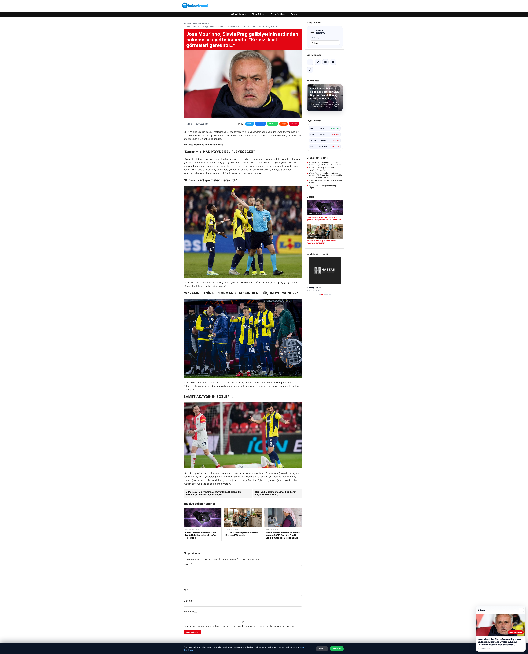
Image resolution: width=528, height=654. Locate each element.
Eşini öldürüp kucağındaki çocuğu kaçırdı (323, 186)
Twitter (249, 124)
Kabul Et (337, 649)
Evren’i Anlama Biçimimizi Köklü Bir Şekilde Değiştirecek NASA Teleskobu (325, 163)
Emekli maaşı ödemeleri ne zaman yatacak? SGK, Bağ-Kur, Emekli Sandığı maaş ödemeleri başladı (325, 175)
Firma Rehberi (258, 14)
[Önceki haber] (332, 88)
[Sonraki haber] (338, 88)
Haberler (187, 23)
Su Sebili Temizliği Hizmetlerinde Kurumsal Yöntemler (323, 169)
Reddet (322, 649)
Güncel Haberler (239, 14)
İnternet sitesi (191, 611)
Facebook (260, 124)
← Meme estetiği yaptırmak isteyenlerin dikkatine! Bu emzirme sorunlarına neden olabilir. (213, 493)
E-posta (189, 600)
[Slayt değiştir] (320, 294)
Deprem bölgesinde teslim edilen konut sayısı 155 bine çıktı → (275, 493)
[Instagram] (325, 62)
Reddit (283, 124)
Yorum (188, 564)
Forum (294, 14)
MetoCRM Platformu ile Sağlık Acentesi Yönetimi (325, 181)
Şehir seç (314, 38)
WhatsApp (273, 124)
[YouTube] (333, 62)
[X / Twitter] (318, 62)
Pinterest (293, 124)
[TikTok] (310, 70)
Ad (186, 589)
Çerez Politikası (278, 14)
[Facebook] (310, 62)
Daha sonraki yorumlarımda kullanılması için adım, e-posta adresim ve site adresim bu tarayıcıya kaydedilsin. (240, 626)
